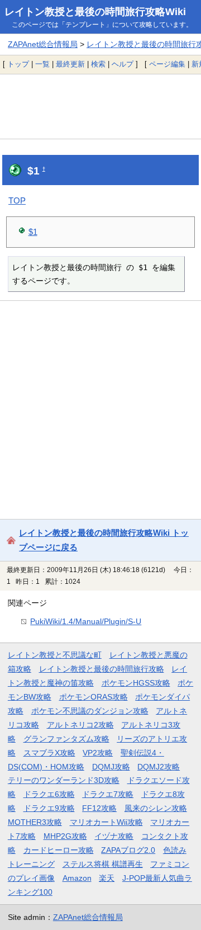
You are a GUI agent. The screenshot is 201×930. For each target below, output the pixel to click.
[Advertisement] (100, 106)
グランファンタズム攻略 (66, 738)
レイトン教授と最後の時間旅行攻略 (101, 668)
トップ (18, 64)
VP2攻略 (98, 752)
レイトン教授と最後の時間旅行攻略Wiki (95, 11)
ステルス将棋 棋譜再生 (103, 864)
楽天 (106, 878)
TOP (17, 200)
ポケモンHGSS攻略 (136, 682)
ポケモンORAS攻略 (93, 696)
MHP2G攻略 (65, 836)
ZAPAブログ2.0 (128, 850)
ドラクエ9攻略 (49, 808)
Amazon (77, 878)
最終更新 (70, 64)
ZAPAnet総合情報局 (43, 44)
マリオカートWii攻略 (106, 822)
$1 (32, 232)
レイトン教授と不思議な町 (55, 654)
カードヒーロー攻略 (58, 850)
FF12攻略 (99, 808)
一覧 (42, 64)
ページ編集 (167, 64)
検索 (98, 64)
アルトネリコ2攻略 (80, 724)
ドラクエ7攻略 (107, 794)
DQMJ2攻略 (158, 766)
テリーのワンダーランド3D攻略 (63, 780)
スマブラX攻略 (49, 752)
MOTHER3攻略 (35, 822)
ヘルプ (122, 64)
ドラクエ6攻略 (49, 794)
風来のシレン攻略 (156, 808)
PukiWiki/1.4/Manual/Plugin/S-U (85, 621)
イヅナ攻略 (113, 836)
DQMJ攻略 (111, 766)
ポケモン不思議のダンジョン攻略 (90, 710)
